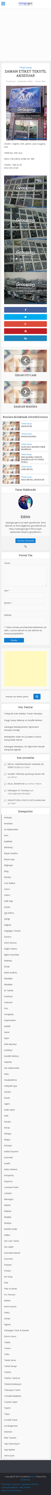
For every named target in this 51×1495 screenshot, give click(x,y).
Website (7, 615)
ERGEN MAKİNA (28, 436)
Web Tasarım (24, 1487)
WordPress (25, 1479)
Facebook (16, 1484)
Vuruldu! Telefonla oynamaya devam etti (26, 774)
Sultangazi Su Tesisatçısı (19, 790)
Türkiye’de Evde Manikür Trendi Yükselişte (23, 713)
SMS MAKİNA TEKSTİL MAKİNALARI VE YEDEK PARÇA (32, 459)
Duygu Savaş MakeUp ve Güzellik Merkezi (23, 720)
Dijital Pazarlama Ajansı (11, 1490)
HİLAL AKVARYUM (16, 783)
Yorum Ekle (40, 81)
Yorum (7, 563)
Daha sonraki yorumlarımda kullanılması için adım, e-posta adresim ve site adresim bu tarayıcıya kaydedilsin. (25, 630)
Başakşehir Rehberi (30, 1484)
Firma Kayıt (6, 1484)
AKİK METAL (27, 469)
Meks (32, 1476)
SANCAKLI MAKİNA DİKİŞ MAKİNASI (33, 448)
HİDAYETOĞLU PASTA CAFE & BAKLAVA (26, 800)
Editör (30, 81)
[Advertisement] (25, 34)
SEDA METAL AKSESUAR (32, 479)
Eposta (8, 602)
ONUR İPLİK (26, 426)
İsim (7, 590)
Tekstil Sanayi (25, 67)
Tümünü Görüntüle (25, 540)
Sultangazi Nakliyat (9, 1487)
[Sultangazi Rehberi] (25, 3)
